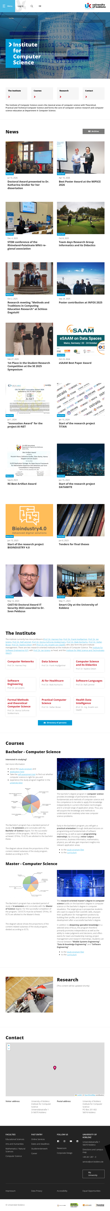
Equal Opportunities (91, 1191)
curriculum (72, 852)
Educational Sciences (15, 1139)
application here (17, 771)
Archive (95, 131)
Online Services (38, 1139)
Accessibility (62, 1191)
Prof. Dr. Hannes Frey (53, 639)
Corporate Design (64, 1153)
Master (31, 863)
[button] (55, 1068)
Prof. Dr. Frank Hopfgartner (75, 639)
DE (40, 6)
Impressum (10, 1191)
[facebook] (58, 1141)
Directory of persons (56, 722)
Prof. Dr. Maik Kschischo (77, 642)
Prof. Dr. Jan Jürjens (42, 650)
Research (67, 980)
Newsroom (61, 1148)
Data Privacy (36, 1191)
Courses (15, 743)
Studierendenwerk (39, 1148)
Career (34, 1153)
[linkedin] (77, 1141)
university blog (16, 782)
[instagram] (64, 1141)
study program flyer (75, 849)
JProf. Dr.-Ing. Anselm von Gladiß (50, 644)
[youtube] (71, 1141)
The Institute (21, 633)
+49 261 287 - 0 (89, 1157)
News (12, 132)
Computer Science (14, 1156)
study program (25, 769)
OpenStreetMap (90, 1095)
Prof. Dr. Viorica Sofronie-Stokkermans (49, 642)
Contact (15, 1037)
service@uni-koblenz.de (93, 1161)
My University (92, 1173)
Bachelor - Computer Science (33, 751)
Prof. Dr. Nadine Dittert (22, 644)
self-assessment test (26, 774)
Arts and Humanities (15, 1144)
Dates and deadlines (40, 1144)
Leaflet (79, 1095)
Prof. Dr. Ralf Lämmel (21, 642)
